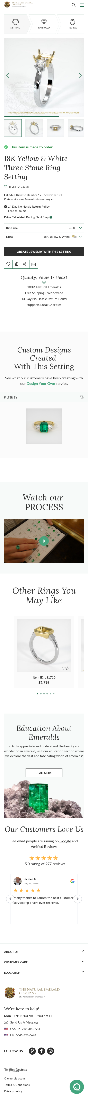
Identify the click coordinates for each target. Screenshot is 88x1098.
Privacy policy (13, 1091)
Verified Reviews (44, 846)
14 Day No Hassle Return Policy (29, 206)
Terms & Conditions (17, 1084)
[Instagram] (51, 1051)
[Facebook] (41, 1051)
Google (65, 841)
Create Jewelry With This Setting (44, 251)
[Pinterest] (32, 1051)
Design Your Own (41, 383)
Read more (49, 774)
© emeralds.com (14, 1078)
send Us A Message (24, 1022)
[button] (80, 75)
